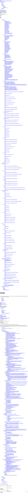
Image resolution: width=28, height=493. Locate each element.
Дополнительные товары (3, 318)
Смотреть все (2, 319)
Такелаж (1, 317)
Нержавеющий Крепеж (3, 316)
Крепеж (1, 315)
